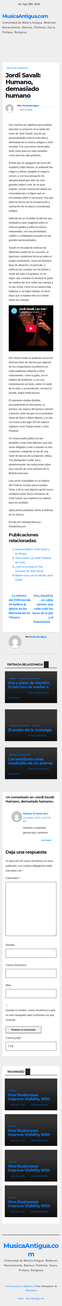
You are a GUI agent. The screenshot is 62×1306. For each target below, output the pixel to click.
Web (8, 985)
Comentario (13, 878)
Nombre (10, 945)
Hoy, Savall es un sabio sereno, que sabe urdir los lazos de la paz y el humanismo (43, 608)
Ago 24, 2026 (17, 1105)
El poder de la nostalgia (30, 730)
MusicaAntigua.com (25, 16)
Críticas (13, 679)
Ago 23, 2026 (17, 1140)
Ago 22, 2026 (17, 1176)
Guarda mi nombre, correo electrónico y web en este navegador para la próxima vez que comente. (30, 1015)
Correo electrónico (16, 965)
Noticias (37, 726)
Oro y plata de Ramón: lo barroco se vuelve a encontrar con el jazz (29, 686)
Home (20, 1298)
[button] (43, 46)
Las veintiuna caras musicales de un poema (30, 761)
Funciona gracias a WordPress (19, 1286)
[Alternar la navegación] (56, 47)
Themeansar (31, 1290)
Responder (46, 840)
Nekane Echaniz (33, 813)
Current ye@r (14, 1038)
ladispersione (39, 1105)
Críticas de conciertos (17, 68)
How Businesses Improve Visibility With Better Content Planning (29, 1101)
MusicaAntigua (30, 105)
